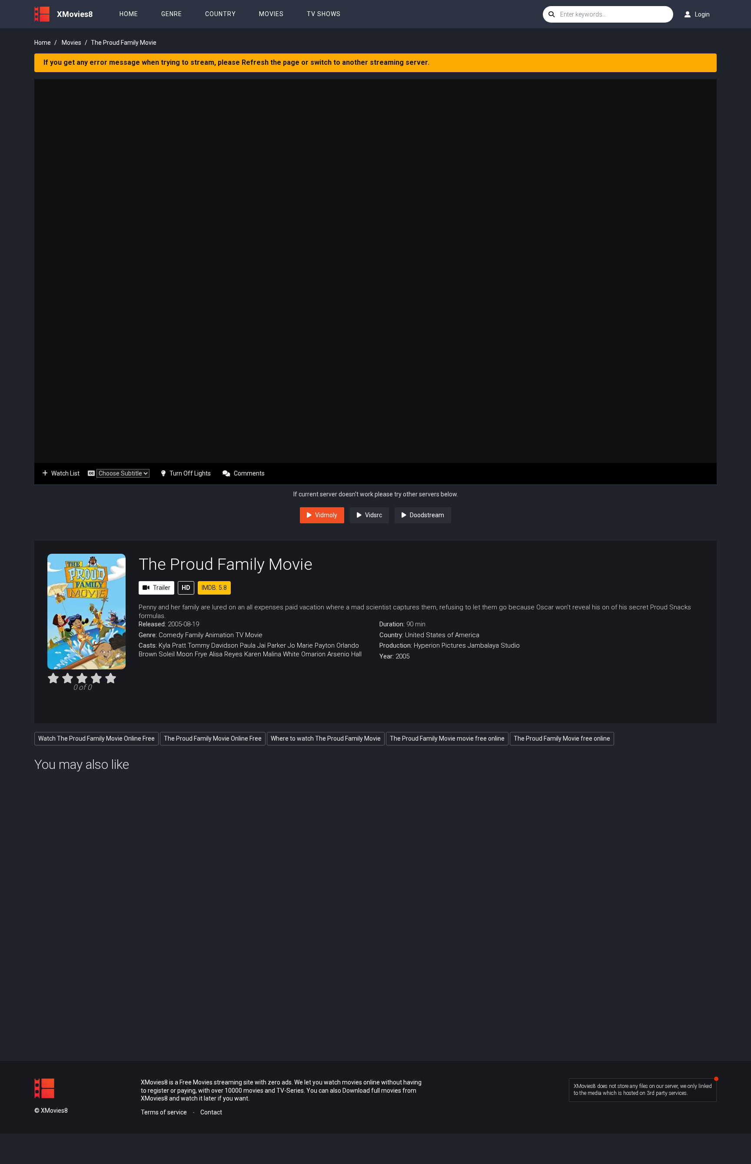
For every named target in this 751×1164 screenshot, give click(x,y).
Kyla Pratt (172, 645)
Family (194, 635)
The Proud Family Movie (225, 564)
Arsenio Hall (344, 654)
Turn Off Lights (190, 473)
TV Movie (249, 635)
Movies (271, 13)
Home (129, 13)
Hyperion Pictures (440, 645)
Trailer (161, 587)
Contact (211, 1112)
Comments (249, 473)
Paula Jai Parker (263, 645)
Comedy (171, 635)
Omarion (313, 654)
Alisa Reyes (226, 654)
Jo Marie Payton (311, 645)
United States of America (442, 635)
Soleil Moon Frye (183, 654)
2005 (402, 656)
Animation (219, 635)
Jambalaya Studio (494, 645)
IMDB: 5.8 (214, 587)
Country (220, 13)
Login (702, 14)
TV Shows (324, 13)
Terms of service (164, 1112)
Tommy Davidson (213, 645)
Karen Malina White (271, 654)
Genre (171, 13)
